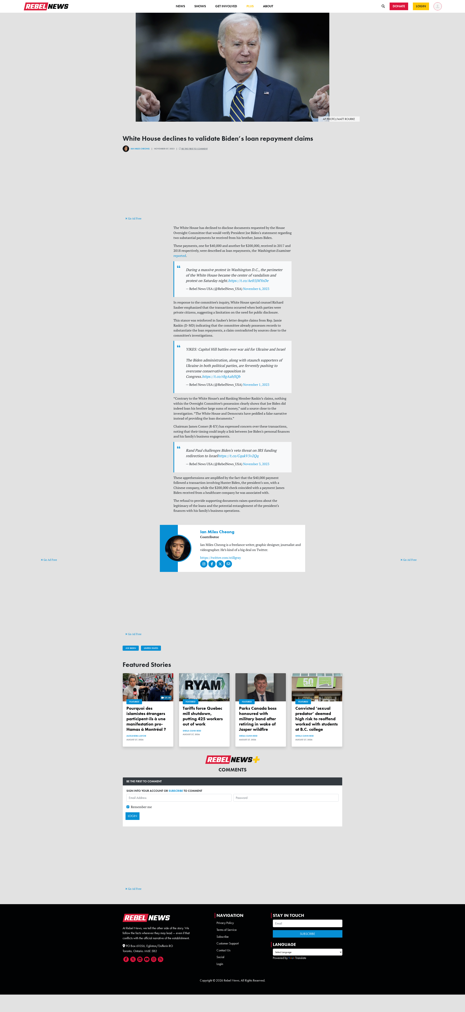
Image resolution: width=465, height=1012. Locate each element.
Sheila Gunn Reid (192, 730)
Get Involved (226, 6)
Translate (300, 958)
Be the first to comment (194, 148)
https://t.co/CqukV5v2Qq (238, 456)
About (268, 6)
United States (151, 648)
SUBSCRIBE (176, 791)
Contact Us (223, 950)
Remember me (141, 807)
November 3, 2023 (256, 464)
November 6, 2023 (256, 289)
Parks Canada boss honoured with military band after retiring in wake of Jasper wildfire (257, 718)
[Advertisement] (55, 501)
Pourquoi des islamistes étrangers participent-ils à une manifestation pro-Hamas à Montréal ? (146, 718)
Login (220, 964)
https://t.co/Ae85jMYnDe (248, 280)
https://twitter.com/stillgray (220, 558)
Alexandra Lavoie (136, 735)
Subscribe (223, 936)
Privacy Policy (225, 923)
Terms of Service (227, 930)
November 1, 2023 (256, 385)
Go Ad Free (50, 560)
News (180, 6)
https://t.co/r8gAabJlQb (221, 376)
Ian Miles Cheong (140, 148)
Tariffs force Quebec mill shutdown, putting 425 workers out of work (203, 716)
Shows (200, 6)
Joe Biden (131, 648)
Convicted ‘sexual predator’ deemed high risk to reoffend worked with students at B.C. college (316, 718)
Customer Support (228, 943)
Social (220, 957)
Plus (250, 6)
